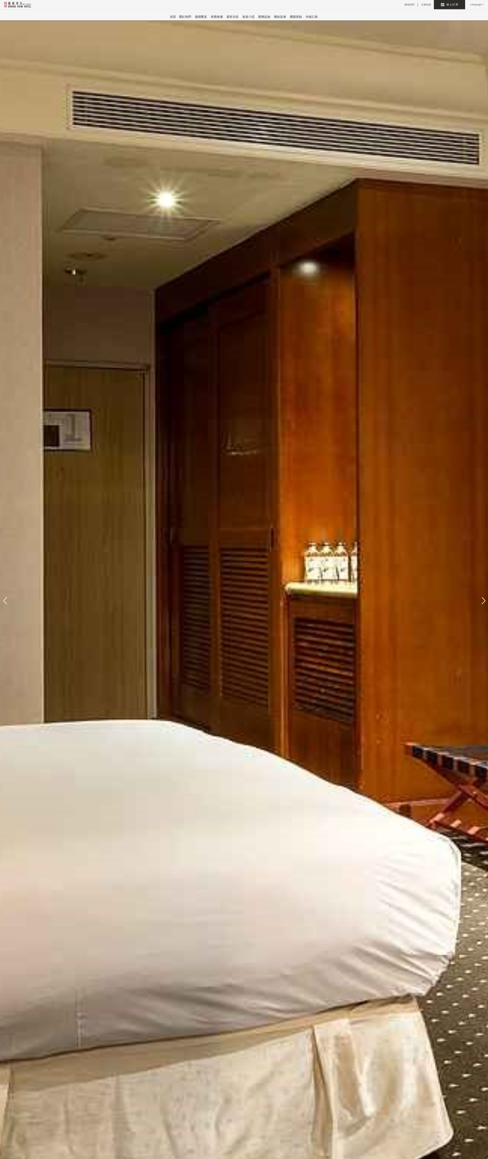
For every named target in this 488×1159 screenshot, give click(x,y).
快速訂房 (312, 16)
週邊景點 (296, 16)
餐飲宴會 (280, 16)
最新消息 (232, 16)
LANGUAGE (476, 4)
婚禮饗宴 (201, 16)
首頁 (173, 16)
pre (5, 600)
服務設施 (264, 16)
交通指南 (426, 4)
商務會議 (217, 16)
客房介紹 (248, 16)
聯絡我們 (409, 4)
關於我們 (185, 16)
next (483, 600)
